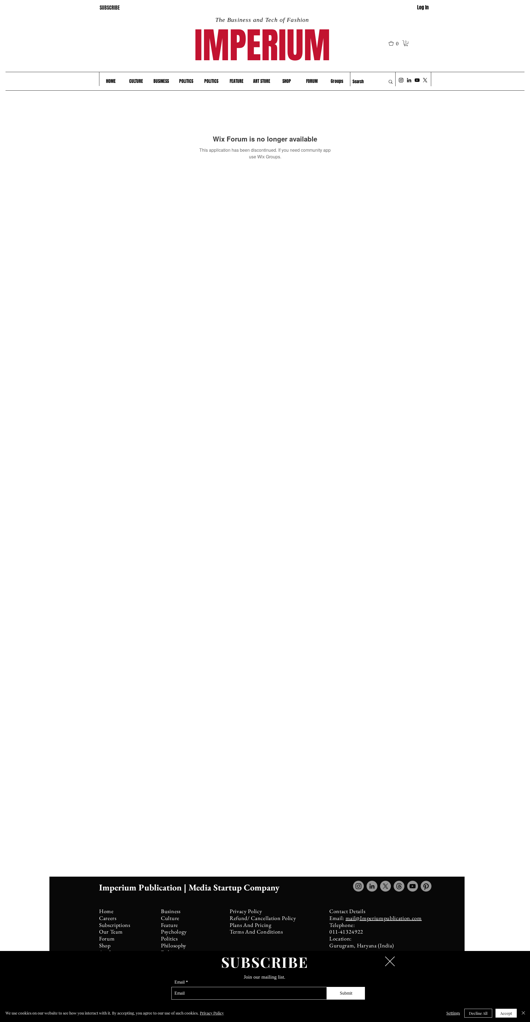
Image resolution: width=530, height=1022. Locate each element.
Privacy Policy (212, 1013)
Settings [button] (453, 1013)
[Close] (523, 1013)
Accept (506, 1013)
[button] (390, 961)
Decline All (478, 1013)
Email (179, 982)
